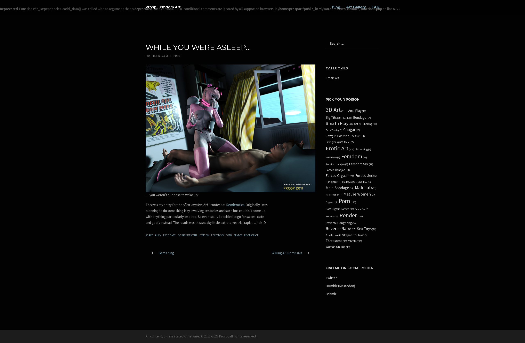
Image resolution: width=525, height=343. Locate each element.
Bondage (362, 117)
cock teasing (334, 130)
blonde (347, 118)
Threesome (336, 241)
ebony (349, 142)
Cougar (351, 129)
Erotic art (169, 235)
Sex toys (366, 228)
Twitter (331, 278)
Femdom (204, 235)
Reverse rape (251, 235)
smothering (333, 235)
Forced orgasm (340, 175)
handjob (333, 182)
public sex (362, 209)
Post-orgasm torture (340, 209)
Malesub (365, 188)
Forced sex (217, 235)
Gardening (166, 253)
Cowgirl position (340, 136)
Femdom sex (361, 164)
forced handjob (338, 170)
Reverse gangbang (341, 223)
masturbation (334, 194)
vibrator (355, 241)
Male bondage (340, 187)
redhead (332, 216)
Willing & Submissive (287, 253)
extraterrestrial (187, 235)
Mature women (359, 194)
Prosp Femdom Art (163, 7)
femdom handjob (337, 164)
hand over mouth (351, 182)
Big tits (333, 117)
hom (367, 182)
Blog (336, 7)
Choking (370, 124)
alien (158, 235)
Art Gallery (356, 7)
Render (238, 235)
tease (362, 235)
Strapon (349, 235)
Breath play (339, 123)
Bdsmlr (331, 294)
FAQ (376, 7)
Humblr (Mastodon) (340, 286)
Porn (229, 235)
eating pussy (334, 142)
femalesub (333, 157)
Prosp (177, 56)
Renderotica (235, 205)
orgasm (332, 202)
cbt (357, 124)
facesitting (363, 149)
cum (360, 136)
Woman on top (338, 247)
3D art (149, 235)
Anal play (357, 111)
